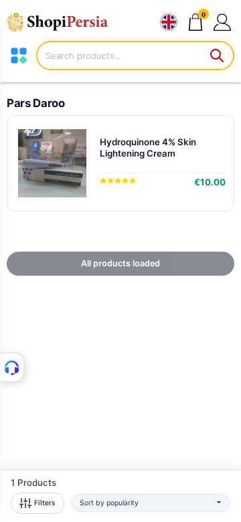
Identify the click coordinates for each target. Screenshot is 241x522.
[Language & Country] (169, 22)
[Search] (217, 55)
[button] (222, 21)
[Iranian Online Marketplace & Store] (63, 22)
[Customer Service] (12, 367)
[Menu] (19, 56)
